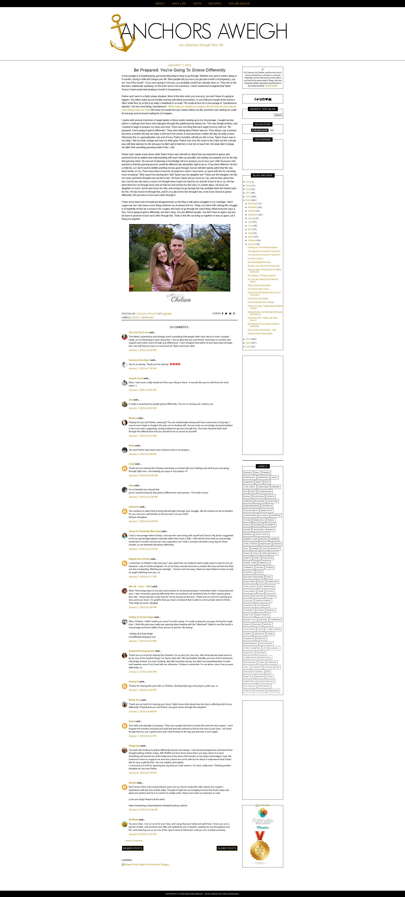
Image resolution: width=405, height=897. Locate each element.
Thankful (248, 567)
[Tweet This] (226, 313)
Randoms (248, 482)
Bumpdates (272, 582)
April (250, 233)
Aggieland (265, 544)
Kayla (132, 721)
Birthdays (267, 506)
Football (249, 572)
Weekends (263, 477)
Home (260, 591)
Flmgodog (134, 745)
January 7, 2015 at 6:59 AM (142, 350)
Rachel (133, 782)
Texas (256, 553)
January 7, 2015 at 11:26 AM (143, 496)
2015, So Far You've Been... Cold (262, 330)
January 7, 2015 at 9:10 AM (142, 435)
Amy (131, 485)
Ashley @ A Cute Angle (141, 617)
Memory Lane (250, 539)
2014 (248, 339)
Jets (259, 605)
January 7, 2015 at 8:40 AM (142, 408)
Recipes (248, 472)
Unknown (134, 506)
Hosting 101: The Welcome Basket (262, 247)
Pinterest (249, 610)
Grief (136, 317)
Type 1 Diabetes (252, 648)
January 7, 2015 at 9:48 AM (142, 454)
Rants (247, 553)
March (251, 237)
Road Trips (249, 582)
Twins (265, 553)
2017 (248, 193)
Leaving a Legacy (255, 258)
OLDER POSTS (227, 848)
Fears (262, 662)
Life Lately (249, 487)
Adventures (250, 515)
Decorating (250, 662)
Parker (266, 472)
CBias (252, 491)
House (247, 529)
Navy (257, 472)
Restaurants (250, 643)
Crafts (247, 558)
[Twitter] (257, 99)
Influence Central (253, 672)
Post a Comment (134, 840)
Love (264, 548)
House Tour (250, 563)
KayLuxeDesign (231, 894)
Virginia (248, 501)
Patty (132, 445)
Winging (271, 610)
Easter (270, 591)
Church (248, 634)
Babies (273, 553)
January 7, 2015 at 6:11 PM (142, 736)
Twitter (248, 691)
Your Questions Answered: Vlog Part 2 (264, 251)
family (274, 477)
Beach (261, 582)
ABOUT (160, 3)
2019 (248, 185)
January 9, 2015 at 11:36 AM (143, 809)
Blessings (258, 496)
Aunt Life (248, 615)
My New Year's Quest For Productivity (264, 266)
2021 (248, 182)
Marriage (147, 317)
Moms (246, 596)
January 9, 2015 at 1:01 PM (142, 834)
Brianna (133, 418)
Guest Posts (261, 534)
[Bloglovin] (266, 99)
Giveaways (270, 525)
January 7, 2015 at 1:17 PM (142, 576)
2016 (248, 197)
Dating (259, 567)
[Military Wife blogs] (260, 865)
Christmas (263, 487)
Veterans (260, 691)
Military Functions (253, 577)
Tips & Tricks (250, 544)
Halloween (249, 591)
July (250, 222)
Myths (269, 676)
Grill (246, 667)
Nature (257, 624)
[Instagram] (263, 99)
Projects (274, 548)
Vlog (260, 629)
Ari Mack (134, 819)
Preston (261, 638)
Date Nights (250, 586)
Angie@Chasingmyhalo (142, 651)
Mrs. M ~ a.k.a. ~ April (140, 586)
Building (263, 620)
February (252, 240)
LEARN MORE (271, 86)
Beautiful (249, 653)
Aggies (277, 544)
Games (270, 634)
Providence (264, 686)
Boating (261, 653)
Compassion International (257, 657)
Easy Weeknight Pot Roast (259, 262)
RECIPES (215, 3)
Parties (268, 624)
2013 (248, 343)
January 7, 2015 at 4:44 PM (142, 690)
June (250, 226)
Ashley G (134, 681)
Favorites (249, 605)
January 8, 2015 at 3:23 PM (142, 772)
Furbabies (275, 620)
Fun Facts (268, 558)
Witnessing (273, 691)
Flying (247, 520)
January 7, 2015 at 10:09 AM (143, 475)
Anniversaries (251, 506)
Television (249, 629)
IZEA (278, 667)
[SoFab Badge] (263, 805)
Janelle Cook (136, 378)
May (250, 229)
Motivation (257, 596)
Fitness (270, 567)
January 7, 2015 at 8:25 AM (142, 390)
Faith (267, 482)
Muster (260, 676)
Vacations (273, 501)
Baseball (274, 648)
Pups (268, 577)
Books (247, 496)
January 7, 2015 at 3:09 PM (142, 607)
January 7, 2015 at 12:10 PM (143, 549)
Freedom (272, 662)
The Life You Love (139, 332)
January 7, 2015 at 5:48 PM (142, 711)
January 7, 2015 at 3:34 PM (142, 641)
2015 (248, 200)
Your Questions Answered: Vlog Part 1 (264, 255)
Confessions (264, 491)
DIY (245, 491)
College (248, 601)
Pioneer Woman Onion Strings (261, 302)
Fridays (270, 496)
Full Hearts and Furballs (258, 299)
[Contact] (269, 99)
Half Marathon (266, 586)
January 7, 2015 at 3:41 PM (142, 671)
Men (268, 672)
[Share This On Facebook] (222, 313)
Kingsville (264, 563)
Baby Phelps (262, 615)
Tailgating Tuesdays (263, 529)
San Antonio (266, 643)
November (253, 207)
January (251, 244)
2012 (248, 347)
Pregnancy (249, 477)
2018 (248, 189)
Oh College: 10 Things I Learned (262, 275)
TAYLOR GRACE (239, 3)
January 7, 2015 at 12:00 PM (143, 521)
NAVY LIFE (179, 3)
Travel (270, 520)
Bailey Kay (135, 700)
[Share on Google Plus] (234, 313)
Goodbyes (249, 638)
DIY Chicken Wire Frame (258, 289)
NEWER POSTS (132, 848)
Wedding (248, 534)
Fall (246, 548)
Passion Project (266, 681)
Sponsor (270, 596)
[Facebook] (255, 99)
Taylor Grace (251, 510)
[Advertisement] (263, 406)
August (251, 218)
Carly (132, 464)
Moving (264, 539)
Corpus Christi (263, 601)
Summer (274, 539)
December (253, 204)
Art (265, 648)
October (251, 211)
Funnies (255, 548)
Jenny (259, 482)
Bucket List (250, 620)
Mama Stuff (266, 510)
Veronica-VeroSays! (139, 360)
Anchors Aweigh (194, 894)
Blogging (260, 501)
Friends (275, 487)
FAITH (197, 3)
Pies (266, 605)
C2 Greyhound (273, 629)
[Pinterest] (260, 99)
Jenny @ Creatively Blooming (145, 531)
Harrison (257, 667)
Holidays (263, 515)
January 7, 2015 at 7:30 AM (142, 368)
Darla (257, 558)
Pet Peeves (250, 686)
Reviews (257, 525)
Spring (260, 610)
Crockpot (259, 634)
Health (247, 624)
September (253, 215)
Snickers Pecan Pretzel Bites (260, 333)
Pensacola (259, 520)
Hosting (269, 667)
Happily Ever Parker (139, 559)
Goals (247, 525)
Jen (131, 399)
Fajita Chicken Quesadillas (259, 285)
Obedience (249, 681)
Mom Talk (248, 676)
